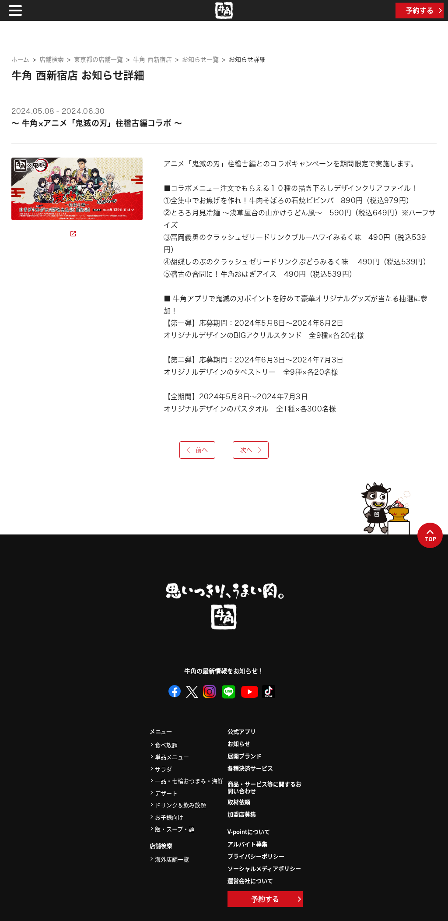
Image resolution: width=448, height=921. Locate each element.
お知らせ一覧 (200, 59)
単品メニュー (172, 756)
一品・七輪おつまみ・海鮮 (189, 781)
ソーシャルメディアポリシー (264, 868)
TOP (430, 539)
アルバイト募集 (247, 844)
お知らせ (239, 743)
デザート (166, 793)
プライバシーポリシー (256, 856)
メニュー (161, 732)
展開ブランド (245, 756)
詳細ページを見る (40, 233)
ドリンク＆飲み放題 (180, 805)
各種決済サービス (250, 768)
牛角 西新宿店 (152, 59)
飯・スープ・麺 (174, 829)
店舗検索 (51, 59)
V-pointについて (249, 831)
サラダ (163, 769)
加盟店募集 (242, 814)
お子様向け (169, 817)
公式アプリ (242, 731)
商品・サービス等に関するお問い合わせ (264, 787)
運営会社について (250, 880)
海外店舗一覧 (172, 859)
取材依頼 (239, 802)
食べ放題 (166, 745)
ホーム (20, 59)
